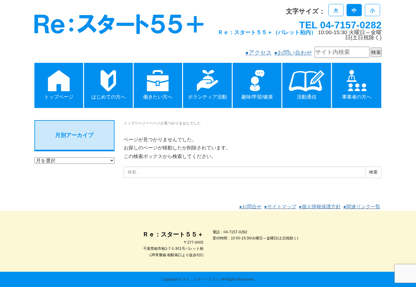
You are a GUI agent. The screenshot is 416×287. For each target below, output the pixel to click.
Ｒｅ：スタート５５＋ (200, 279)
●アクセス (258, 52)
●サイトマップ (280, 206)
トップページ (135, 123)
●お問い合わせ (293, 52)
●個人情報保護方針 (320, 206)
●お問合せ (250, 206)
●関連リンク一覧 (361, 206)
